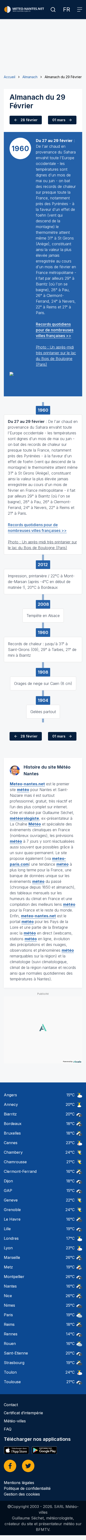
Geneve (11, 1200)
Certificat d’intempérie (23, 1412)
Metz (8, 1267)
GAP (8, 1190)
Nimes (9, 1305)
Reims (9, 1324)
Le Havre (12, 1219)
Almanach (30, 77)
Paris (8, 1314)
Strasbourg (14, 1362)
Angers (10, 1094)
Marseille (12, 1257)
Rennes (10, 1334)
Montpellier (14, 1276)
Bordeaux (13, 1123)
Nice (8, 1295)
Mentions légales (19, 1482)
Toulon (10, 1372)
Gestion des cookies (22, 1494)
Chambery (13, 1152)
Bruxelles (12, 1133)
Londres (11, 1238)
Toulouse (12, 1381)
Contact (11, 1404)
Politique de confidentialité (27, 1488)
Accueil (9, 77)
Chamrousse (15, 1161)
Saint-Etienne (16, 1353)
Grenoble (12, 1209)
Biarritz (10, 1114)
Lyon (8, 1247)
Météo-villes (15, 1421)
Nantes (10, 1286)
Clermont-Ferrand (20, 1171)
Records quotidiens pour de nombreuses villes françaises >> (54, 330)
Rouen (10, 1343)
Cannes (10, 1142)
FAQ (7, 1429)
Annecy (11, 1104)
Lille (7, 1228)
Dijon (8, 1181)
